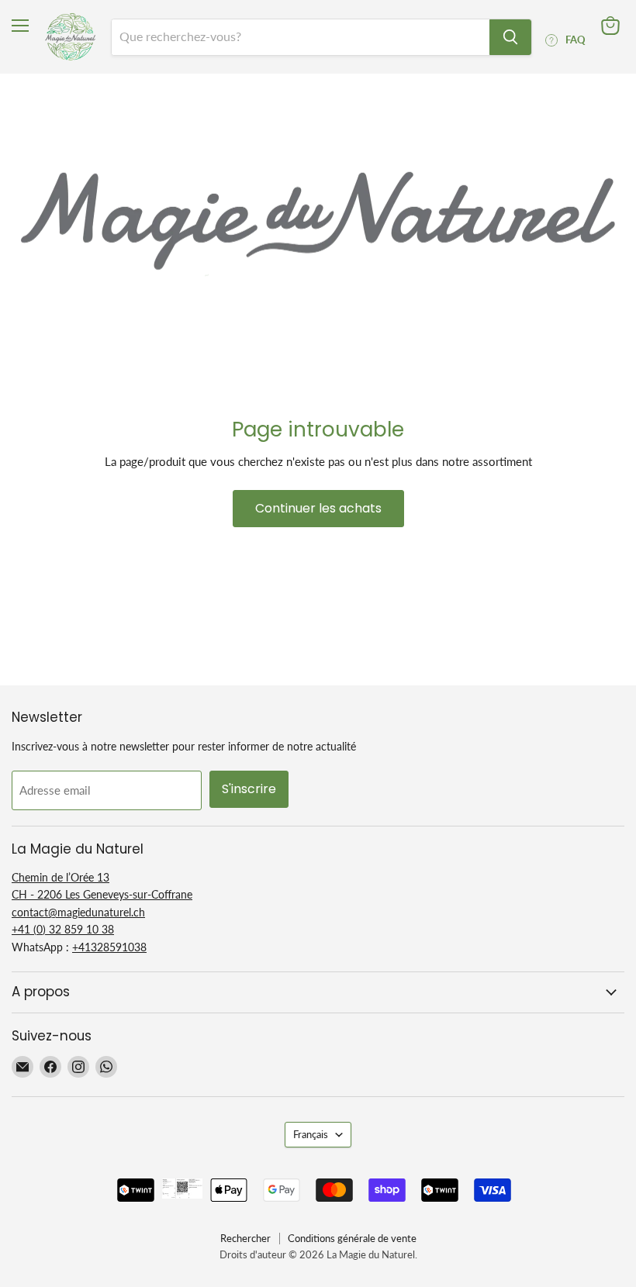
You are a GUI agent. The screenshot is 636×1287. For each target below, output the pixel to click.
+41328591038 (109, 947)
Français (310, 1134)
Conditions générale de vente (352, 1238)
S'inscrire (249, 789)
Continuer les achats (318, 508)
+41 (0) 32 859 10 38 (63, 929)
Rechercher (245, 1238)
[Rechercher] (510, 37)
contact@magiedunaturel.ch (78, 912)
